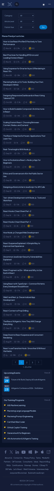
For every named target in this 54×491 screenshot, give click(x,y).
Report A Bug (45, 462)
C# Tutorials (16, 462)
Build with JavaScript (36, 473)
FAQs (9, 465)
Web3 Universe (29, 469)
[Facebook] (5, 452)
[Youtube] (23, 452)
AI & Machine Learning (16, 405)
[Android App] (36, 452)
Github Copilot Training (17, 427)
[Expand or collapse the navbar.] (3, 4)
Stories (35, 465)
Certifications (17, 465)
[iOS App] (42, 452)
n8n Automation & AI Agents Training (22, 438)
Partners (7, 462)
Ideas (36, 462)
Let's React (17, 469)
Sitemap (27, 465)
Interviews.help (43, 469)
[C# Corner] (10, 4)
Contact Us (18, 458)
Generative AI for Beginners (18, 433)
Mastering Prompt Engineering (20, 416)
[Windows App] (30, 452)
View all (47, 373)
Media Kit (45, 458)
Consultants (28, 462)
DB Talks (9, 469)
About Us (8, 458)
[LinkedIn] (17, 452)
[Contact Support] (48, 452)
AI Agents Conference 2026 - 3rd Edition (27, 388)
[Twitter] (11, 452)
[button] (49, 4)
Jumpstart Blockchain (18, 473)
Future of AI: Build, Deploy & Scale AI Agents (28, 380)
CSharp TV (43, 465)
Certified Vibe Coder (16, 422)
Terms (38, 458)
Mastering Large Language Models (21, 411)
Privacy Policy (29, 458)
